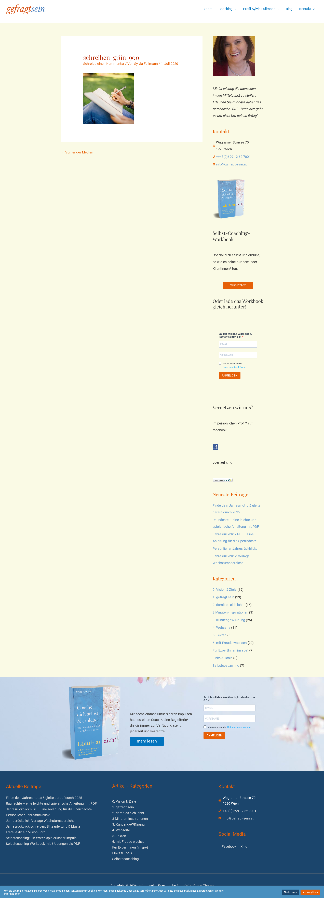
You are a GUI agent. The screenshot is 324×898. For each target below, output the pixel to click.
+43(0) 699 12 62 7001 (239, 811)
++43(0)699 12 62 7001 (233, 157)
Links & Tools (222, 658)
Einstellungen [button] (290, 892)
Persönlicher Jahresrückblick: (235, 548)
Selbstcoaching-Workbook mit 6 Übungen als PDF (43, 844)
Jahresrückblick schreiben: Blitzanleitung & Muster (44, 826)
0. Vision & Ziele (225, 590)
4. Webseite (221, 628)
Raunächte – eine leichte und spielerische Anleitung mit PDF (51, 803)
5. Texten (219, 635)
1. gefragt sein (223, 597)
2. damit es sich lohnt (229, 605)
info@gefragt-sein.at (231, 164)
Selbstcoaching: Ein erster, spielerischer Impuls (41, 838)
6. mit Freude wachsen (230, 643)
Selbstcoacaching (226, 665)
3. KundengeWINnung (229, 620)
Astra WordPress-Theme (195, 886)
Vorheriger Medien (77, 152)
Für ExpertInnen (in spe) (230, 650)
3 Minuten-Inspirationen (230, 612)
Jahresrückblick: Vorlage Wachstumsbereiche (40, 821)
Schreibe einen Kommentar (103, 64)
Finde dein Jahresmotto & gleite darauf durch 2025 (44, 798)
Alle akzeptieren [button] (310, 892)
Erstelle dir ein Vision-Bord (25, 832)
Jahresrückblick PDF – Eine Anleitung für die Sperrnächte (49, 809)
